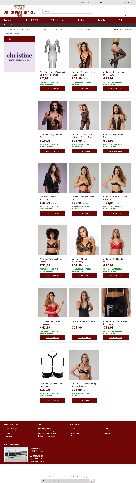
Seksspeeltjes (57, 20)
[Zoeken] (89, 11)
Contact (74, 428)
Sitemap (106, 433)
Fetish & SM (32, 20)
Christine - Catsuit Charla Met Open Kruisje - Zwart (83, 135)
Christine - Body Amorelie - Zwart (52, 135)
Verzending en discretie (47, 433)
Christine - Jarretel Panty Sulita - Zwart (114, 73)
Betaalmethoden (44, 428)
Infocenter (75, 433)
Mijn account (115, 2)
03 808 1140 (37, 459)
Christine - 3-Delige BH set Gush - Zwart (115, 198)
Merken (9, 436)
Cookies (106, 428)
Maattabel (75, 431)
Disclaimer (67, 477)
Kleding (81, 20)
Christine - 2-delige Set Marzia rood (50, 322)
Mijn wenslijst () (127, 2)
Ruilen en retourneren (46, 436)
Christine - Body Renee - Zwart (114, 135)
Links (8, 433)
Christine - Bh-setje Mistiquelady (80, 260)
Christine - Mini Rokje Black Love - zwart (115, 322)
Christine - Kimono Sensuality (48, 198)
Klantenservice (104, 2)
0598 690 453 (38, 456)
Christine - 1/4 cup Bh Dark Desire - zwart (51, 385)
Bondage (8, 20)
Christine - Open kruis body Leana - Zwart (83, 73)
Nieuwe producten (13, 431)
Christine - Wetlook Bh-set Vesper (51, 260)
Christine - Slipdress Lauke (83, 321)
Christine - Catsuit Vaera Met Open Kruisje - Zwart (52, 73)
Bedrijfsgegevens (12, 428)
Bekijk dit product (52, 89)
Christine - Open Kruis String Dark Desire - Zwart (84, 385)
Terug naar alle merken (12, 33)
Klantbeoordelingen (82, 477)
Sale (121, 20)
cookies (71, 481)
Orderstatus (107, 431)
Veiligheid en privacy (46, 431)
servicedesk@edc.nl (38, 461)
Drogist (102, 20)
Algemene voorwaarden (56, 477)
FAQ (72, 436)
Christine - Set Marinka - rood (114, 260)
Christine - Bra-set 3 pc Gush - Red (84, 198)
